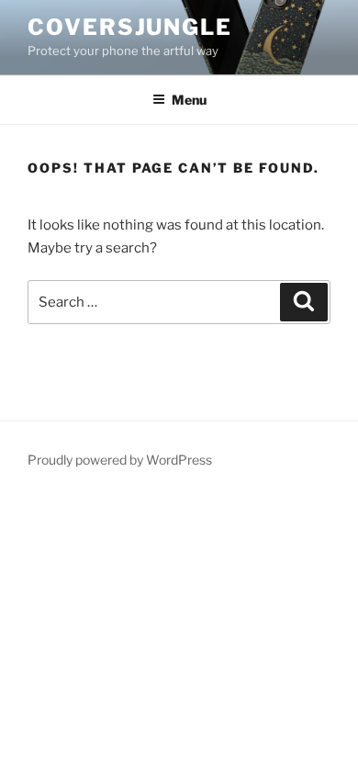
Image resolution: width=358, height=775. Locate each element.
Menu (189, 99)
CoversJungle (130, 27)
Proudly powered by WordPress (120, 459)
